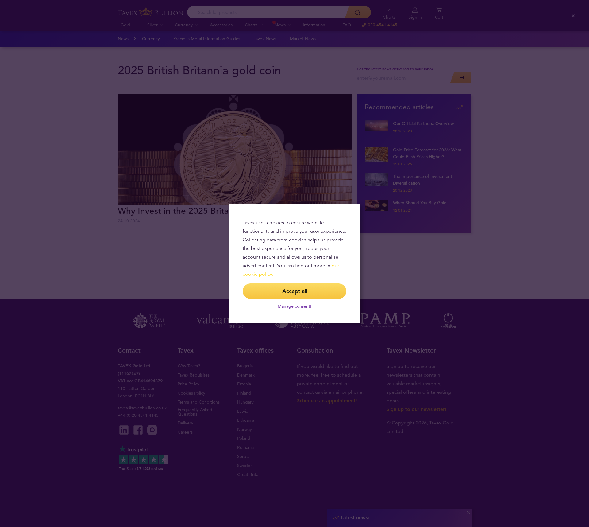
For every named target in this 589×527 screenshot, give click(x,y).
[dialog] (294, 263)
